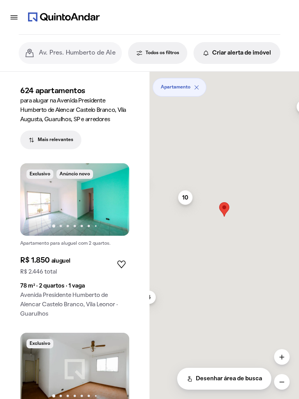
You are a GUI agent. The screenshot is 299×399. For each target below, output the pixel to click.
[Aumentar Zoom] (282, 357)
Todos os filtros (162, 53)
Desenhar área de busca (229, 378)
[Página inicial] (64, 17)
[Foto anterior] (34, 199)
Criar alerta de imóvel (241, 53)
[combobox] (77, 53)
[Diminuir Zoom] (282, 382)
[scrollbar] (224, 84)
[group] (74, 243)
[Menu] (14, 17)
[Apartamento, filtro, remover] (196, 87)
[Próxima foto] (115, 199)
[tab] (50, 140)
